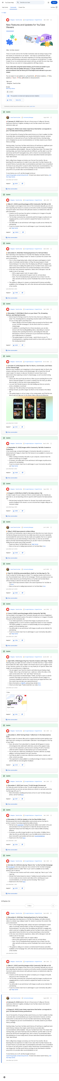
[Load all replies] (53, 906)
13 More (29, 905)
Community (13, 7)
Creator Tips (22, 7)
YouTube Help (9, 2)
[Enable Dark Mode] (4, 1077)
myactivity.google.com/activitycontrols (17, 175)
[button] (3, 2)
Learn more (32, 106)
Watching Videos (10, 88)
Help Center (5, 7)
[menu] (19, 100)
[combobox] (32, 2)
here (44, 546)
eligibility (23, 683)
